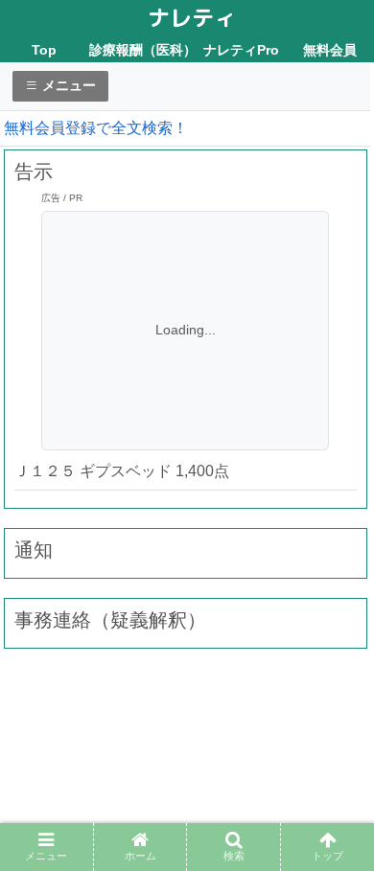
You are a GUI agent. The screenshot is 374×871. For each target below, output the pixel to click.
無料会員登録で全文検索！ (96, 128)
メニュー (67, 85)
